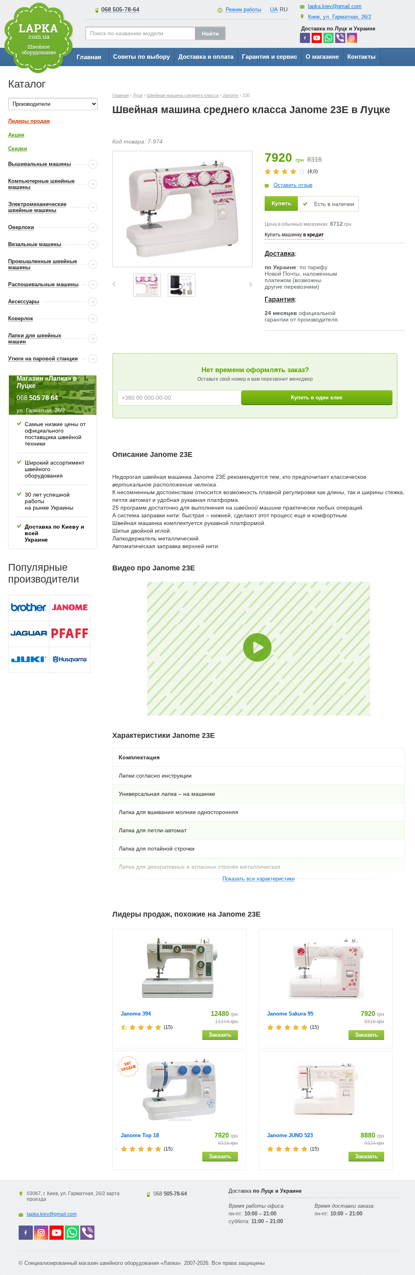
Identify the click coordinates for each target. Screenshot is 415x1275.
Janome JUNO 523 (290, 1135)
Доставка (280, 253)
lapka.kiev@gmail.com (335, 6)
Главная (89, 57)
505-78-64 (120, 9)
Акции (16, 135)
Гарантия (280, 299)
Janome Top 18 (140, 1135)
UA (274, 9)
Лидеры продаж (29, 121)
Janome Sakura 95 (290, 1014)
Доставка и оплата (205, 56)
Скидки (17, 149)
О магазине (322, 56)
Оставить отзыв (293, 185)
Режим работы (243, 9)
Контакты (361, 56)
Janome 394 (136, 1014)
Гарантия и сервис (269, 56)
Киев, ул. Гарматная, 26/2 (339, 17)
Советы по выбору (141, 56)
